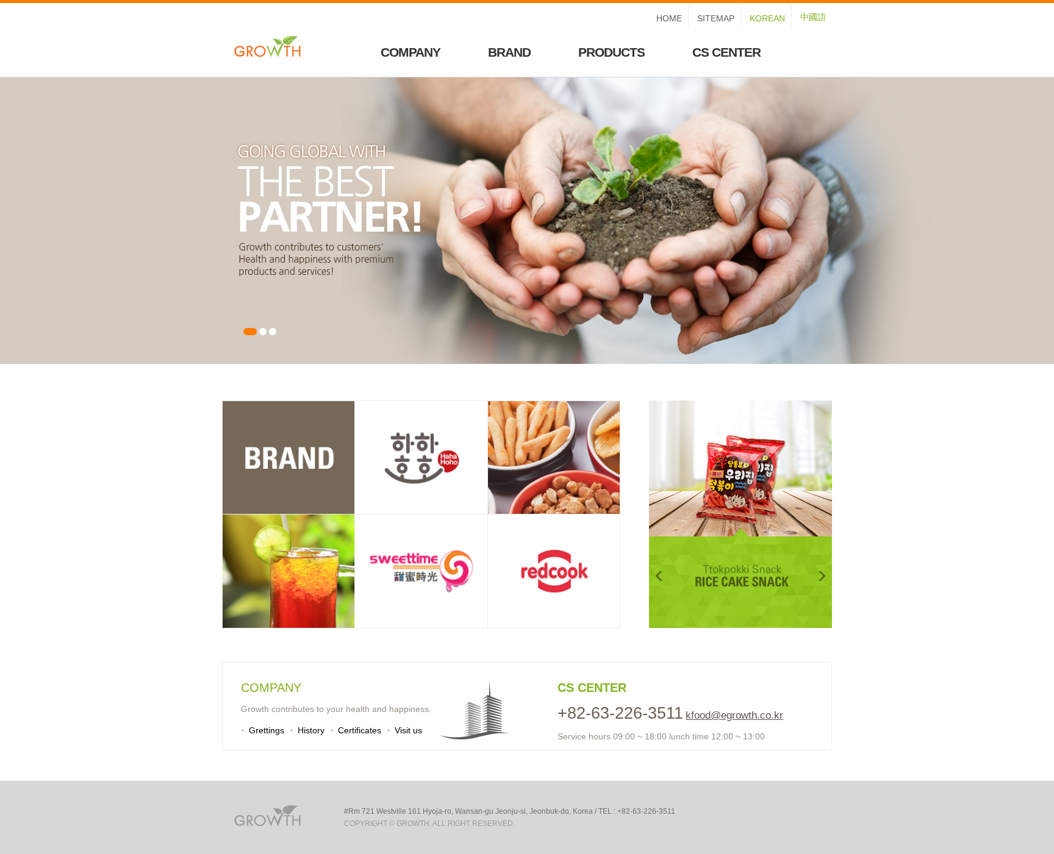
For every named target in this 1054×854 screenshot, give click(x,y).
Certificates (359, 730)
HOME (669, 18)
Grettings (266, 730)
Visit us (408, 730)
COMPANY (410, 52)
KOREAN (767, 18)
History (311, 730)
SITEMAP (715, 18)
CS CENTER (726, 52)
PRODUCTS (611, 52)
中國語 (813, 17)
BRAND (509, 52)
